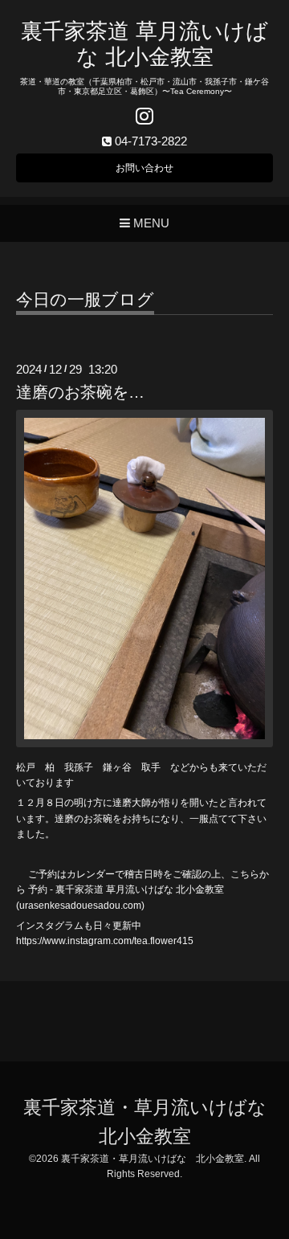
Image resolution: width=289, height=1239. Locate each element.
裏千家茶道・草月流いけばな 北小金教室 (152, 1158)
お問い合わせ (144, 168)
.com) (132, 905)
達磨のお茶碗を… (80, 392)
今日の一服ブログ (85, 300)
